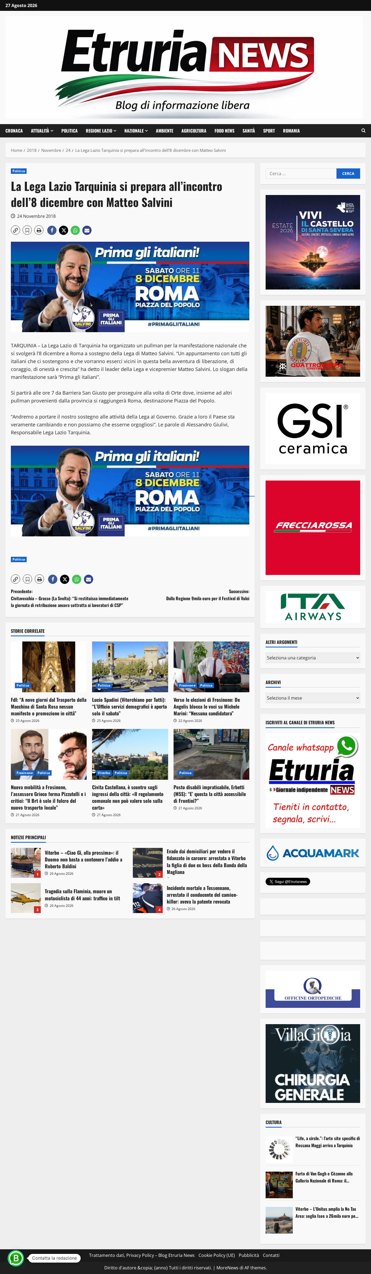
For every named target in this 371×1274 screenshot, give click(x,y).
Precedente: (69, 598)
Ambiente (164, 130)
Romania (291, 130)
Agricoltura (193, 130)
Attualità (40, 130)
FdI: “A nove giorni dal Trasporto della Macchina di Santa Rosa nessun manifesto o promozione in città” (48, 706)
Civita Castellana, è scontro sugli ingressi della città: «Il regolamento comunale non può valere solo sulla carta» (128, 797)
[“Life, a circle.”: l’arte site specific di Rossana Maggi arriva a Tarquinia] (279, 1149)
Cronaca (14, 130)
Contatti (271, 1255)
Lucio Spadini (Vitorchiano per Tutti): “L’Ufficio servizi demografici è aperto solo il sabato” (129, 706)
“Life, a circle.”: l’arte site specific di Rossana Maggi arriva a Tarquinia (327, 1142)
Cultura (274, 1122)
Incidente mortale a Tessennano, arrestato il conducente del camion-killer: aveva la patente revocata (148, 898)
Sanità (249, 130)
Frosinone (187, 685)
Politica (69, 130)
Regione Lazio (99, 130)
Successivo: (207, 595)
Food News (224, 130)
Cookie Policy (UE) (217, 1255)
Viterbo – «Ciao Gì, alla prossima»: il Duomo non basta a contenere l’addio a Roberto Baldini (26, 863)
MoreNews (227, 1268)
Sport (269, 130)
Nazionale (134, 130)
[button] (363, 130)
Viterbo (104, 772)
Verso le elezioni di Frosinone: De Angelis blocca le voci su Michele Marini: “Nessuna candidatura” (207, 706)
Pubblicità (249, 1255)
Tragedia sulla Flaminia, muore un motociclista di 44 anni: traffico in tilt (26, 898)
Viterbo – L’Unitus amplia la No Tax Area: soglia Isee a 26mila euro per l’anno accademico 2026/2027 (326, 1212)
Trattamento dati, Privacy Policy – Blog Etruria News (142, 1255)
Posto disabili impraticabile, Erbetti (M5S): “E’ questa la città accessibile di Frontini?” (210, 794)
